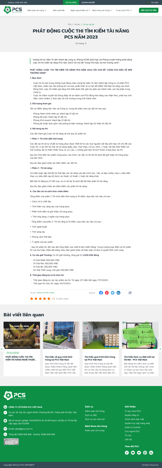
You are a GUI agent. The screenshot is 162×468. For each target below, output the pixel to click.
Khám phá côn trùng (94, 430)
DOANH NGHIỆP (88, 2)
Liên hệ (128, 439)
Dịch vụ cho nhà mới (95, 419)
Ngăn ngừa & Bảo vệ (79, 10)
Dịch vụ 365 (91, 415)
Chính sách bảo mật (134, 419)
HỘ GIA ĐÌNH (71, 2)
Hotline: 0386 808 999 (17, 2)
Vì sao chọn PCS (122, 10)
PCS (70, 24)
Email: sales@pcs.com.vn (21, 429)
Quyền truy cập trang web (137, 423)
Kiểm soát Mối (58, 10)
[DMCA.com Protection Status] (11, 441)
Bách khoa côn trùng (101, 10)
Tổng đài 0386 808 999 (20, 434)
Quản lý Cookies (132, 427)
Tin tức (77, 24)
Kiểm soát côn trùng (35, 10)
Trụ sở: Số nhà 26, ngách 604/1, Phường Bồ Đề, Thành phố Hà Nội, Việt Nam (43, 414)
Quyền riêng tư (132, 415)
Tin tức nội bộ (88, 24)
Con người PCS (132, 431)
